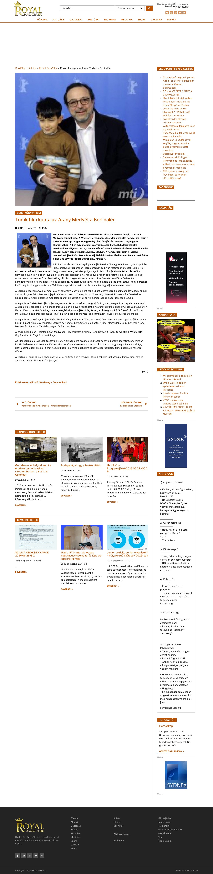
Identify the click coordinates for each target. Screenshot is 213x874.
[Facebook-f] (17, 855)
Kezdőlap (20, 68)
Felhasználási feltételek (170, 829)
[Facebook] (167, 12)
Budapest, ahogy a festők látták (81, 465)
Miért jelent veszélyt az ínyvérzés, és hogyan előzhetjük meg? (176, 175)
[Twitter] (180, 12)
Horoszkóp (166, 725)
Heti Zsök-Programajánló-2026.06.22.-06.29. (127, 468)
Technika (110, 19)
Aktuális (58, 19)
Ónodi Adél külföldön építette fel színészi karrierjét (174, 386)
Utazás (116, 822)
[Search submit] (149, 8)
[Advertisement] (106, 44)
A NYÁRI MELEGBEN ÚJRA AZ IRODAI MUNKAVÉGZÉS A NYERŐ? (179, 410)
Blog (160, 837)
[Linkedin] (171, 12)
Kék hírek (118, 825)
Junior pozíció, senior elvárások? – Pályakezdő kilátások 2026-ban (127, 554)
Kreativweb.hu (191, 870)
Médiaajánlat (164, 818)
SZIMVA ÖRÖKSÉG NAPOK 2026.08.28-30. (32, 554)
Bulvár (171, 19)
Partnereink (164, 825)
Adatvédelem (164, 833)
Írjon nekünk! (164, 841)
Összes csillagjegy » (171, 751)
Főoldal (42, 19)
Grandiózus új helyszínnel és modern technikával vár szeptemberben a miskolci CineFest (33, 470)
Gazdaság (76, 19)
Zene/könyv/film (48, 68)
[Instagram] (175, 12)
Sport (141, 19)
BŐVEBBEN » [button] (20, 505)
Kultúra (93, 19)
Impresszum (164, 822)
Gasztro (156, 19)
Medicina (127, 19)
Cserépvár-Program (174, 153)
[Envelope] (184, 12)
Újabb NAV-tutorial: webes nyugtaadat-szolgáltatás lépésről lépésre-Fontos (81, 555)
